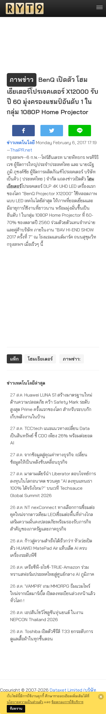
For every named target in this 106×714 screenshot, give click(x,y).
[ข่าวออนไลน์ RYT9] (23, 8)
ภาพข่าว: (72, 359)
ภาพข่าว (22, 80)
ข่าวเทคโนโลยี (21, 142)
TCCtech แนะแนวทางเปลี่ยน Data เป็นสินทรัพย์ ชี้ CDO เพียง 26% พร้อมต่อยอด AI (51, 435)
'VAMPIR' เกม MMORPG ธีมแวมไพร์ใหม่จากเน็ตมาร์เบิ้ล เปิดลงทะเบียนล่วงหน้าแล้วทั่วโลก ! (52, 593)
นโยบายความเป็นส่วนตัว (25, 702)
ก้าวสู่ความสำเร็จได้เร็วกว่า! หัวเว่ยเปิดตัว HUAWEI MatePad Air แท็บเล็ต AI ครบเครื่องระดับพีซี (51, 548)
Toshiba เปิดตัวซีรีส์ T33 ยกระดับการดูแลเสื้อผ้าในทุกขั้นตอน (51, 634)
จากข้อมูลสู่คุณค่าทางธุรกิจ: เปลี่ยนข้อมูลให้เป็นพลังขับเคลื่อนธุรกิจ (48, 458)
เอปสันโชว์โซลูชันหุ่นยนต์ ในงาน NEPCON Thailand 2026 (46, 616)
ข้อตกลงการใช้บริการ (67, 702)
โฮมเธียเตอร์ (40, 359)
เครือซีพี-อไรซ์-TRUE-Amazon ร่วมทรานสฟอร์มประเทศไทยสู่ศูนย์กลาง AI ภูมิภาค (52, 570)
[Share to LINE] (79, 130)
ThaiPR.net (21, 150)
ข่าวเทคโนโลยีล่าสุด (26, 383)
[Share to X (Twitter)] (51, 130)
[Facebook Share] (23, 130)
